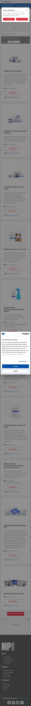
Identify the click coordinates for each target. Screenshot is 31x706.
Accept (15, 366)
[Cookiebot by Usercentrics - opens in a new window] (22, 334)
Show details (22, 361)
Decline (15, 371)
